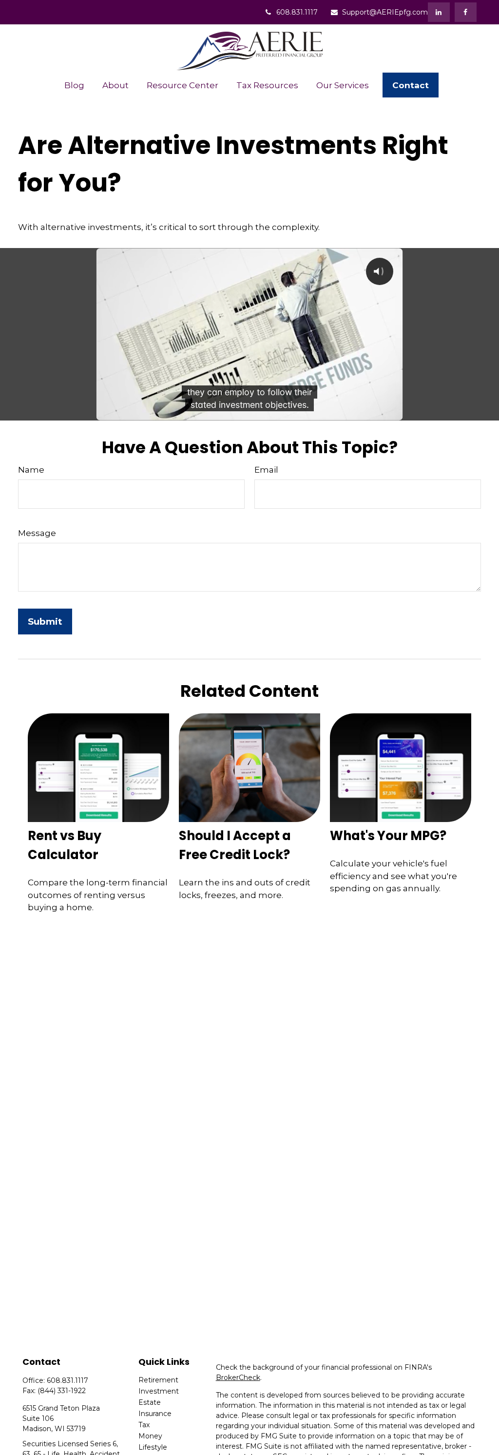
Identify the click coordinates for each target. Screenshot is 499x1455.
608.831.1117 (297, 12)
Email (266, 470)
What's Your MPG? (388, 835)
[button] (74, 85)
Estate (149, 1402)
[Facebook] (466, 12)
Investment (158, 1391)
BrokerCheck (238, 1377)
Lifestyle (152, 1447)
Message (37, 533)
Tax (144, 1424)
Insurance (155, 1413)
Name (31, 470)
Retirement (158, 1380)
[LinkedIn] (439, 12)
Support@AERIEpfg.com (385, 12)
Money (150, 1436)
